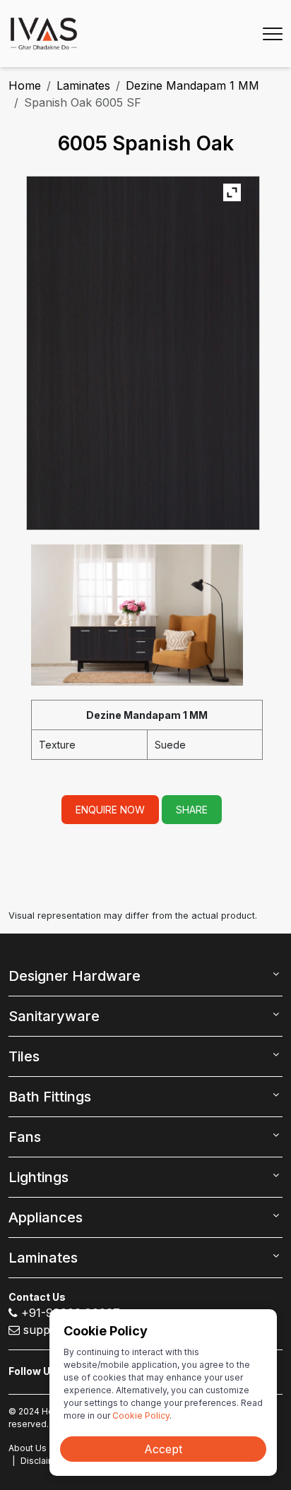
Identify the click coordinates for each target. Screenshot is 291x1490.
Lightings (38, 1177)
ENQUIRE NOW (110, 810)
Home (24, 85)
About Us (27, 1448)
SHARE (192, 810)
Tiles (24, 1056)
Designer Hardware (74, 975)
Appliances (45, 1217)
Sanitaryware (54, 1016)
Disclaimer (42, 1460)
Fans (24, 1136)
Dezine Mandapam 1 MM (192, 85)
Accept (163, 1449)
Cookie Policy (141, 1415)
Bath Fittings (49, 1096)
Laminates (83, 85)
